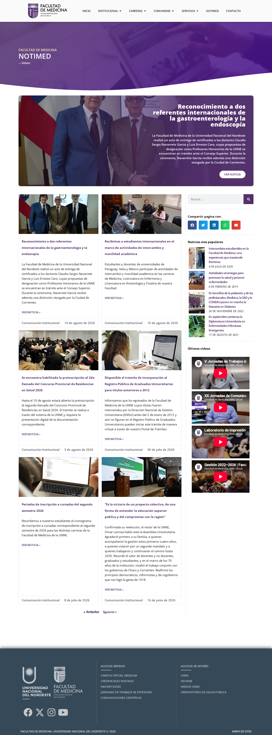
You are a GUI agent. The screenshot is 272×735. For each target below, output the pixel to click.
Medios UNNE (190, 686)
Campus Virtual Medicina (119, 675)
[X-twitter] (39, 712)
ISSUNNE (186, 681)
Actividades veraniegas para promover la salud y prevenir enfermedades (226, 277)
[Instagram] (51, 712)
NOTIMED (35, 56)
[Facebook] (28, 712)
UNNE (185, 675)
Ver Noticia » (31, 312)
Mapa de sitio (241, 731)
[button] (192, 225)
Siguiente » (109, 612)
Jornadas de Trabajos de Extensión (126, 692)
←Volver (24, 63)
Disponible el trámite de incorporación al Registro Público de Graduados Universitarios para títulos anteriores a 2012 (139, 384)
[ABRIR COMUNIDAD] (172, 11)
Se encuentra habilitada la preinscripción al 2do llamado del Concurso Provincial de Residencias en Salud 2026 (58, 384)
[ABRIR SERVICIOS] (197, 11)
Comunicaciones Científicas (121, 698)
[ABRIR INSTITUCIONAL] (120, 11)
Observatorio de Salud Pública (203, 692)
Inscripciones (111, 686)
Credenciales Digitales (117, 681)
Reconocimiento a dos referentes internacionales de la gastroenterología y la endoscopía (54, 247)
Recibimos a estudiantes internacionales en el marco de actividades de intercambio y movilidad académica (139, 247)
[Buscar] (248, 199)
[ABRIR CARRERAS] (145, 11)
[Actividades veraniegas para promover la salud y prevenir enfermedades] (197, 279)
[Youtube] (63, 712)
